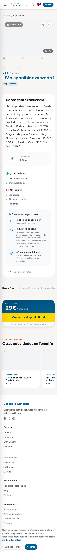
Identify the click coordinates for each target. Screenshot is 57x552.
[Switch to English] (39, 4)
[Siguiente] (50, 37)
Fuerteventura (10, 457)
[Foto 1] (11, 63)
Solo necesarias (12, 547)
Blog (6, 490)
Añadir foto (15, 24)
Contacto (8, 523)
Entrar (48, 5)
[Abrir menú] (5, 4)
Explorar (8, 495)
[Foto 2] (30, 63)
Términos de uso (11, 518)
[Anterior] (7, 37)
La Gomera (9, 467)
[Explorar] (33, 4)
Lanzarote (8, 437)
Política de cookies (13, 514)
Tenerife (6, 15)
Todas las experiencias (15, 486)
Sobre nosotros (11, 509)
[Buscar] (27, 4)
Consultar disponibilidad (28, 317)
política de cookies (11, 540)
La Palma (8, 446)
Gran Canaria (10, 442)
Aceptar (31, 547)
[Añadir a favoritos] (49, 25)
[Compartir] (43, 25)
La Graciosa (9, 462)
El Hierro (7, 471)
